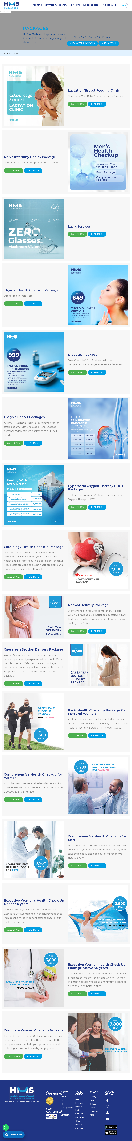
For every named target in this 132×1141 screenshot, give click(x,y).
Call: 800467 (77, 104)
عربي (124, 5)
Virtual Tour (109, 43)
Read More (97, 104)
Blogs (90, 5)
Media (97, 5)
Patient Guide (109, 5)
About (63, 1097)
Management (67, 1107)
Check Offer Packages (82, 43)
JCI (62, 1104)
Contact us (65, 1115)
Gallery (93, 1097)
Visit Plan (79, 1114)
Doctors (63, 5)
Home (5, 53)
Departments (50, 5)
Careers (64, 1111)
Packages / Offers (77, 5)
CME (63, 1100)
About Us (37, 5)
